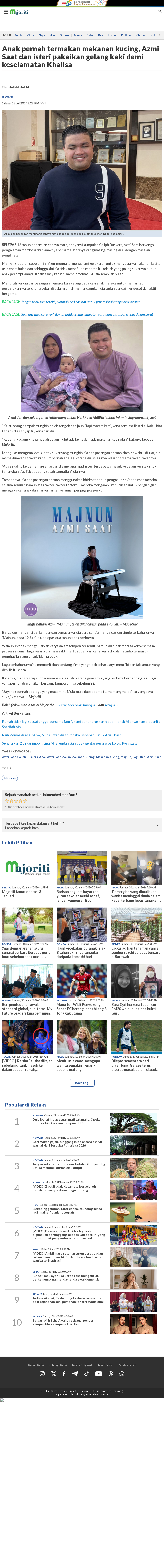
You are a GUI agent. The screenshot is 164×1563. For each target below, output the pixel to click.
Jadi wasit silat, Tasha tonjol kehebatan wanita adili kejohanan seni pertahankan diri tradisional (68, 1299)
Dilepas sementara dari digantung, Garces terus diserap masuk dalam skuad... (134, 1065)
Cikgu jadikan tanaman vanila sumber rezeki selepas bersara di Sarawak (135, 952)
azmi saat (9, 757)
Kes (100, 35)
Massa (78, 35)
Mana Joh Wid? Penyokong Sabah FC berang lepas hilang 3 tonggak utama (81, 1008)
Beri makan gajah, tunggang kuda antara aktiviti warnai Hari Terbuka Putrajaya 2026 (68, 1143)
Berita (6, 887)
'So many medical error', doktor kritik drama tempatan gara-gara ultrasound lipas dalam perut (86, 314)
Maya (60, 887)
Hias (52, 35)
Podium (126, 35)
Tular (90, 35)
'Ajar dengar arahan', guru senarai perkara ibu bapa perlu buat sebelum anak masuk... (26, 952)
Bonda (18, 35)
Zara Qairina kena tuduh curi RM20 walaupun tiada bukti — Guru (135, 1008)
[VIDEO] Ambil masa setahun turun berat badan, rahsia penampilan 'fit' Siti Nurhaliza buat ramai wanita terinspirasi (68, 1256)
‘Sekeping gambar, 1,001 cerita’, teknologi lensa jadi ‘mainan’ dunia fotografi (67, 1210)
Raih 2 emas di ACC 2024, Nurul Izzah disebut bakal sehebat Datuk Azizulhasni (62, 735)
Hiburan (140, 35)
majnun (126, 757)
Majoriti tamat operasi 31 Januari (22, 893)
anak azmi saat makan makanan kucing (67, 757)
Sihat (36, 1249)
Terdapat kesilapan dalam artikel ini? (34, 823)
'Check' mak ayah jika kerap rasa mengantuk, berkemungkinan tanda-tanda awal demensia (66, 1277)
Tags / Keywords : (16, 751)
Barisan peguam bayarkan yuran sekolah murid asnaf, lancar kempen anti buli (78, 895)
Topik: (7, 768)
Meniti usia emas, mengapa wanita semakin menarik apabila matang (78, 1065)
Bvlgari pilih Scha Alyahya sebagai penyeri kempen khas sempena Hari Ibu (63, 1322)
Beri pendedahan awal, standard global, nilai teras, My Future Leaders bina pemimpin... (27, 1008)
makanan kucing (107, 757)
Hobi (153, 35)
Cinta (30, 35)
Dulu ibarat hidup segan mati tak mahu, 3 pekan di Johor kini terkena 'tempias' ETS (67, 1121)
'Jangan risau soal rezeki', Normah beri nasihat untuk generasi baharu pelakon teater (80, 302)
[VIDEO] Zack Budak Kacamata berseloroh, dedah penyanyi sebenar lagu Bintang (65, 1188)
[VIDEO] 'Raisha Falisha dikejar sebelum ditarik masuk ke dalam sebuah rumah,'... (27, 1065)
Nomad (38, 1115)
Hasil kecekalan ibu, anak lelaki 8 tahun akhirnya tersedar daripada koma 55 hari (81, 952)
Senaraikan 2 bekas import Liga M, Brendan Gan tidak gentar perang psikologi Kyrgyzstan (71, 743)
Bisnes (112, 35)
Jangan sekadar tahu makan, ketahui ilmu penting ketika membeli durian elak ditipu (69, 1165)
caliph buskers (27, 757)
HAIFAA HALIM (19, 87)
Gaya (42, 35)
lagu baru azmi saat (147, 757)
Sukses (64, 35)
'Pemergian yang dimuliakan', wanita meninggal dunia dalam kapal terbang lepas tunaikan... (136, 895)
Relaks (37, 1294)
